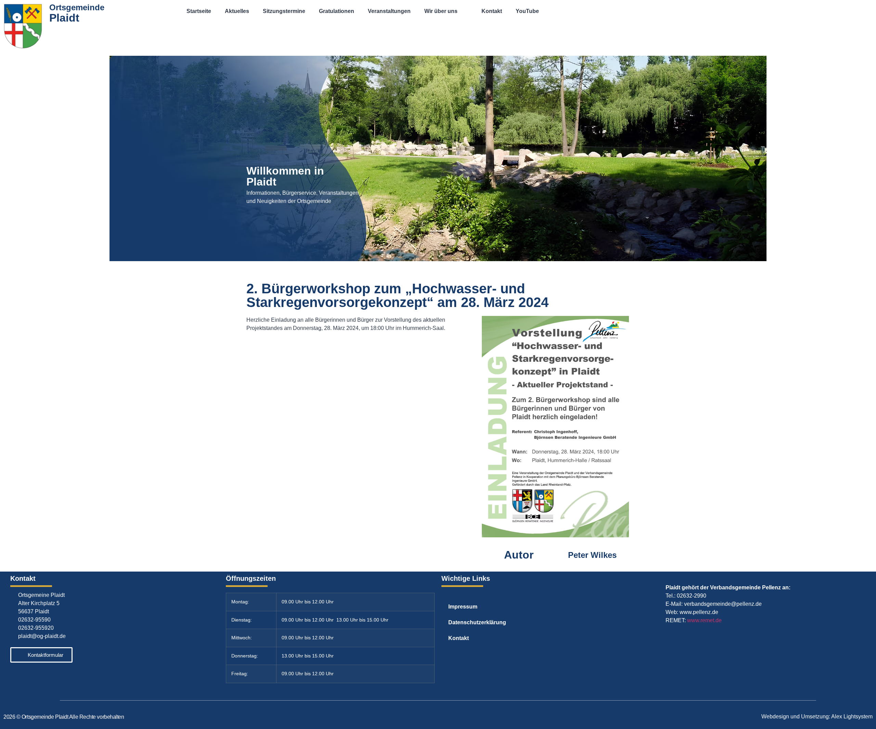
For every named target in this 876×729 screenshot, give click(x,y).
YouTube (527, 11)
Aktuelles (237, 11)
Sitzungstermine (284, 11)
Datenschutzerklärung (477, 622)
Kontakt (491, 11)
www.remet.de (704, 620)
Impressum (462, 607)
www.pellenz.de (699, 612)
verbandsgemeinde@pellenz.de (723, 604)
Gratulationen (336, 11)
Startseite (198, 11)
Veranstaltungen (389, 11)
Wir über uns (441, 11)
